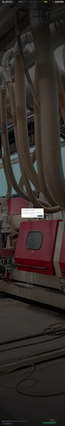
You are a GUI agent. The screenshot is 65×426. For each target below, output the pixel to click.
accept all (40, 216)
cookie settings (34, 216)
